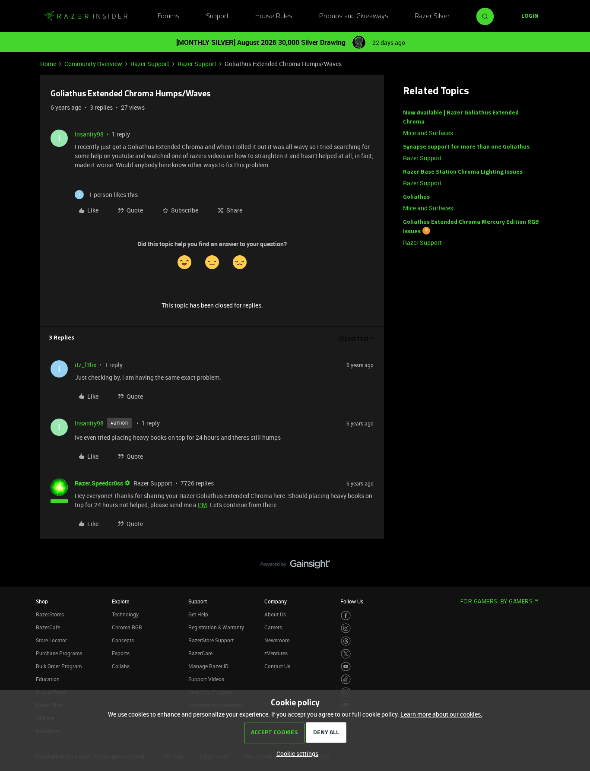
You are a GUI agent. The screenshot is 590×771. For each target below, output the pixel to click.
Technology (125, 614)
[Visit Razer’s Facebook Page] (345, 615)
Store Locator (51, 640)
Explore (120, 601)
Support (217, 16)
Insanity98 (89, 134)
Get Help (198, 614)
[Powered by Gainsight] (295, 566)
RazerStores (50, 614)
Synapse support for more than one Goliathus (466, 147)
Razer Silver (432, 16)
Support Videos (206, 679)
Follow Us (351, 601)
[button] (530, 16)
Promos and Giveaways (353, 16)
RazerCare (200, 653)
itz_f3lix (85, 365)
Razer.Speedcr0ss (99, 483)
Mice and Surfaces (428, 133)
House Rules (273, 16)
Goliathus (416, 197)
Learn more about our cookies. (441, 714)
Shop (42, 601)
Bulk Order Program (59, 666)
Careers (273, 627)
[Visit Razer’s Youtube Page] (345, 666)
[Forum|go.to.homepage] (85, 16)
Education (48, 679)
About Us (275, 614)
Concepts (123, 640)
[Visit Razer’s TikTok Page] (345, 679)
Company (275, 601)
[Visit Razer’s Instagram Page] (345, 628)
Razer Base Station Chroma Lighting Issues (463, 172)
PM (202, 505)
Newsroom (276, 640)
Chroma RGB (127, 627)
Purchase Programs (59, 653)
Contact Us (277, 666)
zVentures (276, 653)
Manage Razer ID (208, 666)
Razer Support (149, 64)
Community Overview (93, 64)
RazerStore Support (211, 640)
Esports (121, 653)
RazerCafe (48, 627)
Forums (168, 16)
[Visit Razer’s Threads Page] (345, 641)
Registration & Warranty (216, 627)
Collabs (121, 666)
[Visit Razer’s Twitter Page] (345, 653)
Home (48, 64)
